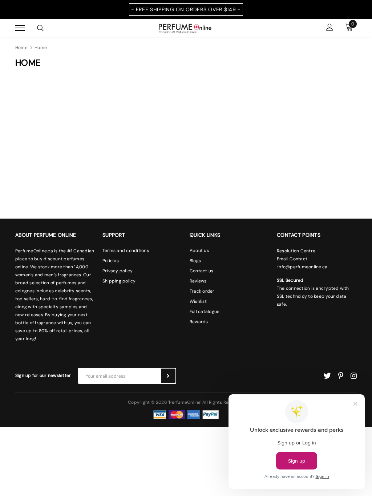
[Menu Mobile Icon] (20, 28)
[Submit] (168, 376)
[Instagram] (354, 376)
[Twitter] (327, 376)
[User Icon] (329, 28)
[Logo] (185, 27)
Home (21, 47)
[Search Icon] (40, 28)
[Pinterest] (340, 376)
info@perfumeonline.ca (302, 267)
